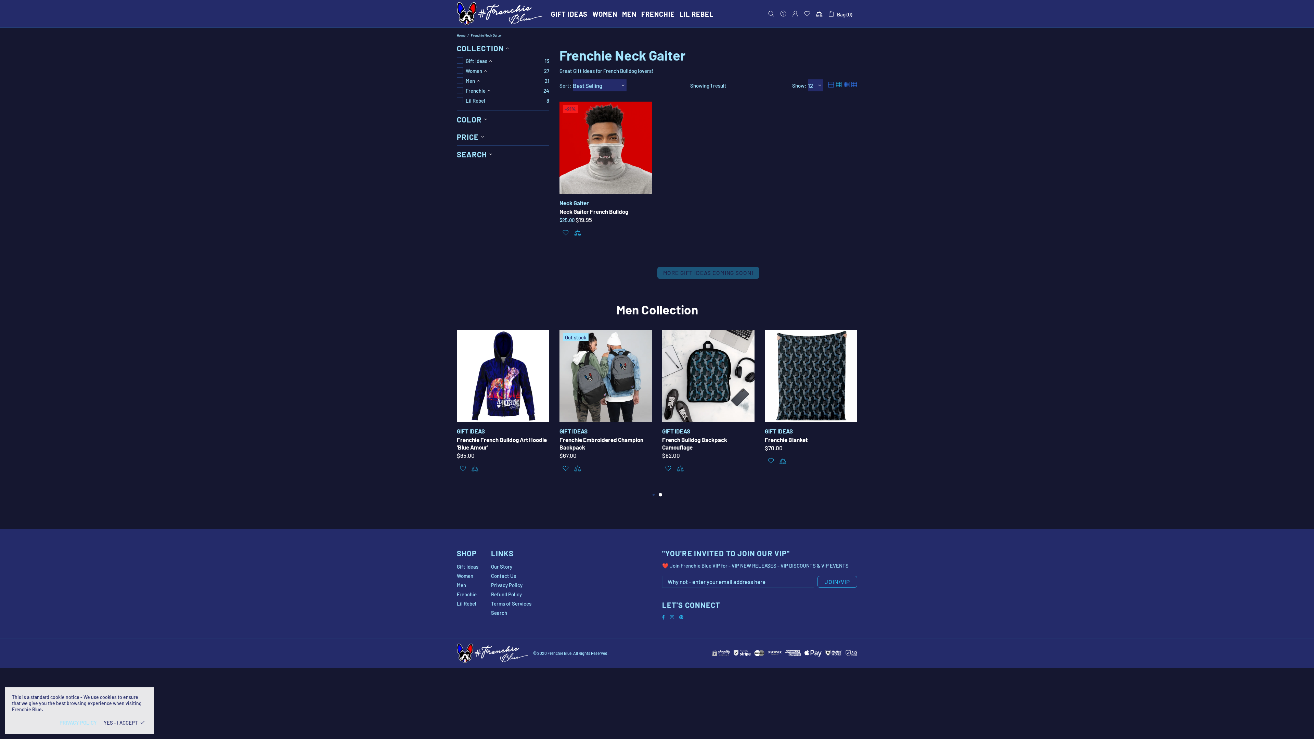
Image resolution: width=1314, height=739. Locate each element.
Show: (799, 85)
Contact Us (503, 576)
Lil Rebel (466, 603)
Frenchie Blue (499, 13)
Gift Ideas (467, 566)
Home (461, 35)
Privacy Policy (507, 585)
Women (465, 576)
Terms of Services (511, 603)
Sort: (565, 85)
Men (461, 585)
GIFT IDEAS (471, 431)
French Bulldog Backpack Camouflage (694, 443)
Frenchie (467, 594)
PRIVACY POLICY (78, 722)
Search (499, 613)
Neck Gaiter (574, 202)
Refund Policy (506, 594)
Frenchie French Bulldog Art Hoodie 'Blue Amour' (502, 443)
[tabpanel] (708, 410)
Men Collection (657, 309)
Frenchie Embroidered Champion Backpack (601, 443)
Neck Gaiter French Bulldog (593, 211)
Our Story (501, 566)
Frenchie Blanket (786, 439)
